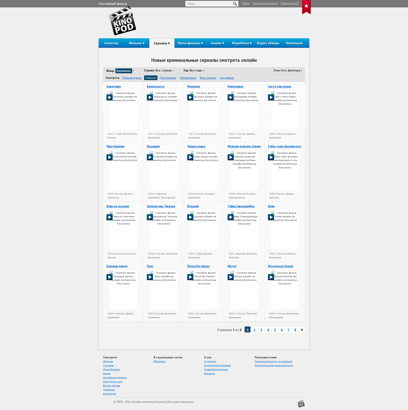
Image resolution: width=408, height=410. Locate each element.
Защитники (113, 86)
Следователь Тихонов (161, 206)
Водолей (192, 206)
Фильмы (135, 43)
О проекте (210, 361)
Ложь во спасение (117, 206)
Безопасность (155, 86)
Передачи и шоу (113, 381)
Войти (246, 3)
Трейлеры (109, 389)
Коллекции (294, 43)
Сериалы (160, 43)
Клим (271, 206)
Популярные (168, 78)
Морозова (193, 86)
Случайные (227, 78)
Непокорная (235, 86)
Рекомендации (132, 78)
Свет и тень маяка (279, 86)
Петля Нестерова (198, 266)
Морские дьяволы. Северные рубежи (251, 146)
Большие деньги (116, 266)
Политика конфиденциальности (274, 365)
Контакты (209, 373)
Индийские (240, 43)
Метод (232, 266)
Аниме (216, 43)
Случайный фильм (113, 3)
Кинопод (111, 43)
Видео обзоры (268, 43)
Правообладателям (216, 369)
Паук (150, 266)
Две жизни (153, 146)
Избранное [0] (290, 3)
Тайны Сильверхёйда (241, 206)
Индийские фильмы (115, 377)
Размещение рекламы (217, 365)
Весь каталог (208, 78)
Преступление (115, 146)
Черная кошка (196, 146)
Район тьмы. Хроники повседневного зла (294, 146)
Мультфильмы (189, 43)
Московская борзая (280, 266)
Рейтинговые (188, 78)
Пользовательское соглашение (273, 361)
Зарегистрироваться (265, 3)
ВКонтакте (160, 361)
